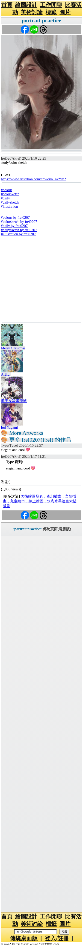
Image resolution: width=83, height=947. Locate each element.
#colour (6, 190)
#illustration (9, 206)
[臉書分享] (25, 29)
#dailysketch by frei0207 (19, 230)
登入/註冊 (57, 938)
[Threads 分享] (43, 29)
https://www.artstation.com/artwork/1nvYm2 (33, 179)
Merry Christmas (13, 348)
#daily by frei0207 (14, 226)
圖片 (65, 12)
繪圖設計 (26, 5)
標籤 (51, 12)
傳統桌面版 (24, 938)
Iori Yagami (9, 427)
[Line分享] (34, 29)
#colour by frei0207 (15, 217)
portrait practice (41, 20)
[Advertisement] (41, 278)
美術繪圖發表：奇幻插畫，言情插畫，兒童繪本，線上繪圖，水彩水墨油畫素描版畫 (40, 501)
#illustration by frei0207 (18, 234)
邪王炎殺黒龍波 (14, 401)
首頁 (6, 5)
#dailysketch (10, 202)
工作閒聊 (51, 5)
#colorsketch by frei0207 (19, 222)
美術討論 (32, 12)
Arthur (6, 374)
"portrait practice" (27, 529)
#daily (5, 198)
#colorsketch (10, 194)
